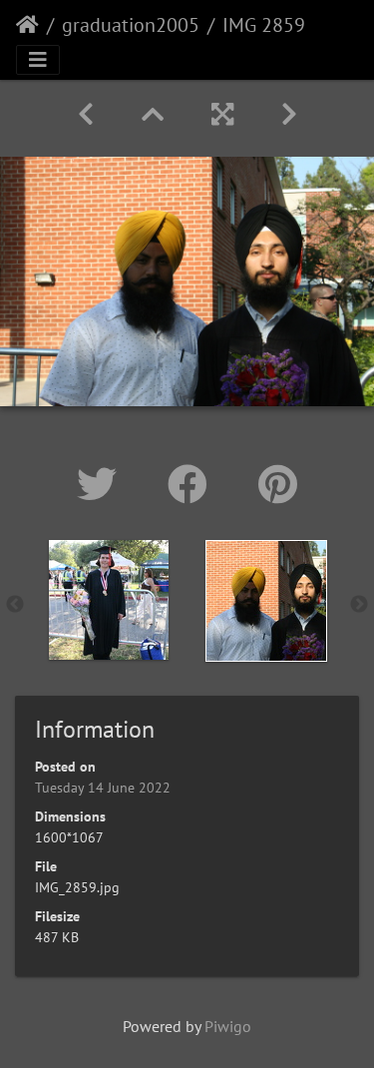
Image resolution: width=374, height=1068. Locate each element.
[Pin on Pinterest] (277, 484)
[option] (108, 600)
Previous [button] (15, 605)
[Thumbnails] (152, 114)
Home (27, 25)
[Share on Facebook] (193, 484)
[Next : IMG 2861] (289, 114)
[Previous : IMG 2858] (86, 114)
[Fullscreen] (222, 114)
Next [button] (359, 605)
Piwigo (227, 1026)
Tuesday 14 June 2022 (103, 788)
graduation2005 (130, 25)
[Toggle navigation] (38, 60)
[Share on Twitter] (102, 484)
